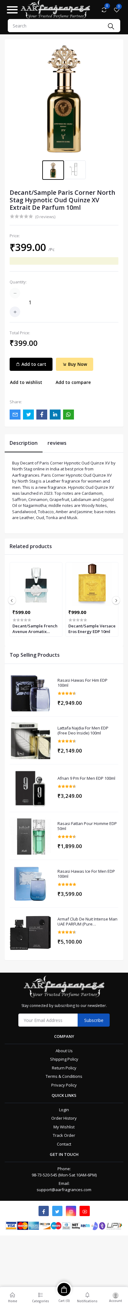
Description (24, 442)
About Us (64, 1050)
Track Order (64, 1135)
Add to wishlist (26, 382)
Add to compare (73, 382)
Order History (64, 1118)
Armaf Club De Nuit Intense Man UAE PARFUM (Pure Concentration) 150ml (87, 921)
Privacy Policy (64, 1085)
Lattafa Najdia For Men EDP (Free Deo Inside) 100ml (82, 730)
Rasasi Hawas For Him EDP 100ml (82, 683)
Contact (64, 1144)
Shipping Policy (64, 1059)
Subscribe (93, 1020)
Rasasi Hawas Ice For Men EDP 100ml (86, 874)
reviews (57, 442)
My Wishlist (64, 1127)
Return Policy (64, 1068)
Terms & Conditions (64, 1076)
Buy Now (77, 364)
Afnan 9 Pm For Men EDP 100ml (86, 778)
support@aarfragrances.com (64, 1189)
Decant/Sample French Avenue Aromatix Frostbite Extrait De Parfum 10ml (34, 628)
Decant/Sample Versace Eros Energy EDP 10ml (92, 628)
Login (64, 1109)
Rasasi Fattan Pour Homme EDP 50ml (87, 826)
